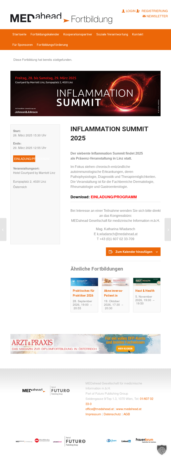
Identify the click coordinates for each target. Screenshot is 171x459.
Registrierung (154, 11)
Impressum (93, 414)
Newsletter (157, 16)
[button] (162, 450)
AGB (126, 414)
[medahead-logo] (62, 14)
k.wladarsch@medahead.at (117, 234)
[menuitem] (19, 34)
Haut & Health (145, 290)
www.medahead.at (128, 409)
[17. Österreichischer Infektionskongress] (3, 229)
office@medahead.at (100, 409)
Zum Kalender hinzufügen (134, 251)
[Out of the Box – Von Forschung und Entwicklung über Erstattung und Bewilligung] (168, 229)
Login (131, 11)
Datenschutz (112, 414)
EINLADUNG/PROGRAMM (114, 197)
